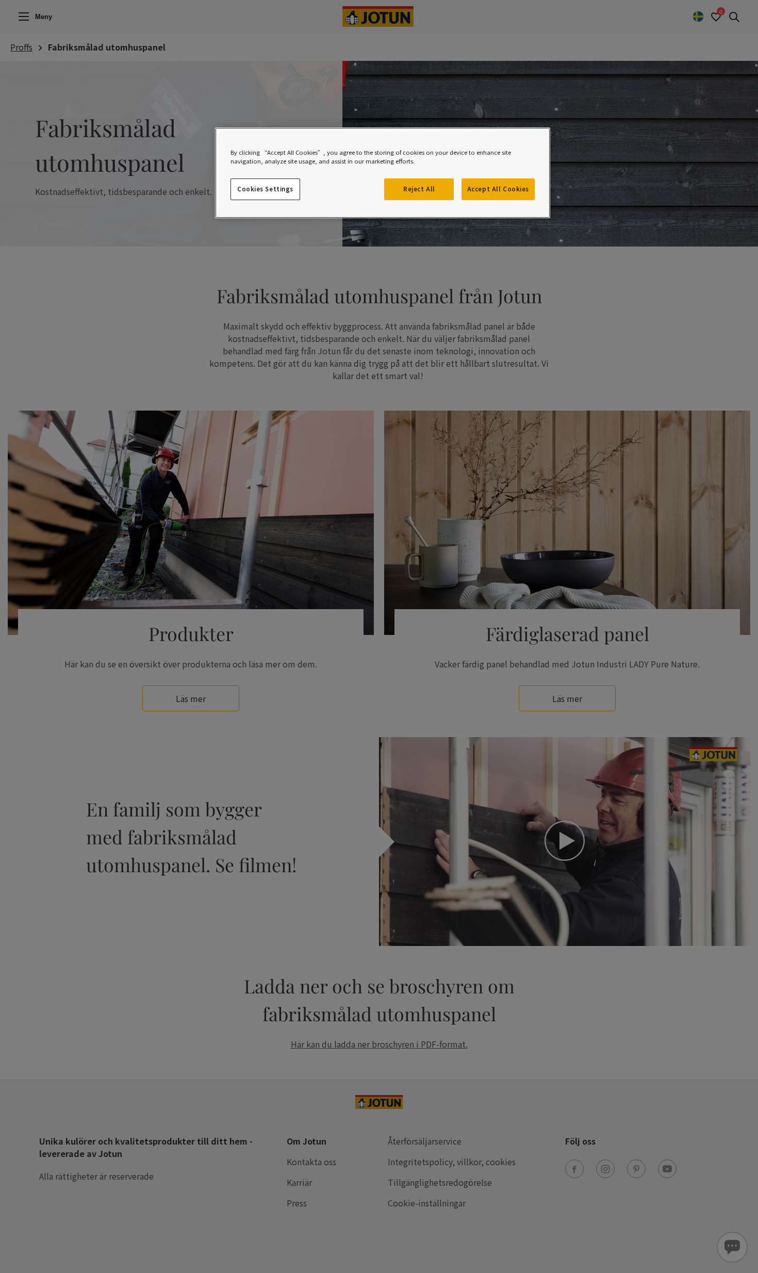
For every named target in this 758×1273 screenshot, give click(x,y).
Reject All (419, 189)
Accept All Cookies (498, 189)
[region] (382, 172)
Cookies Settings (265, 189)
